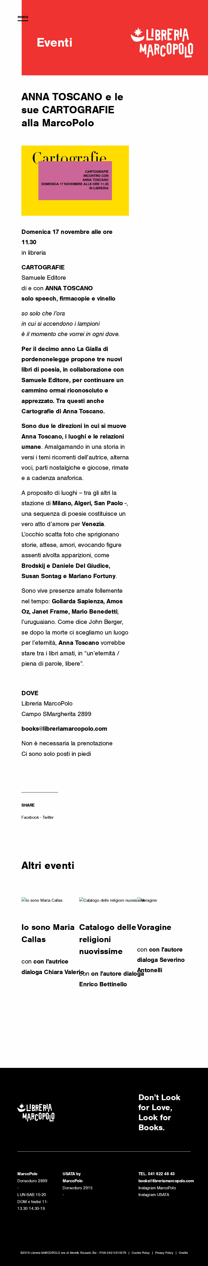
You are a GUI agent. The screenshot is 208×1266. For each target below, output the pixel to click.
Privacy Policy (164, 1253)
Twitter (48, 817)
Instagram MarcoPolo (157, 1188)
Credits (183, 1253)
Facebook (30, 817)
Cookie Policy (141, 1253)
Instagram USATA (153, 1194)
